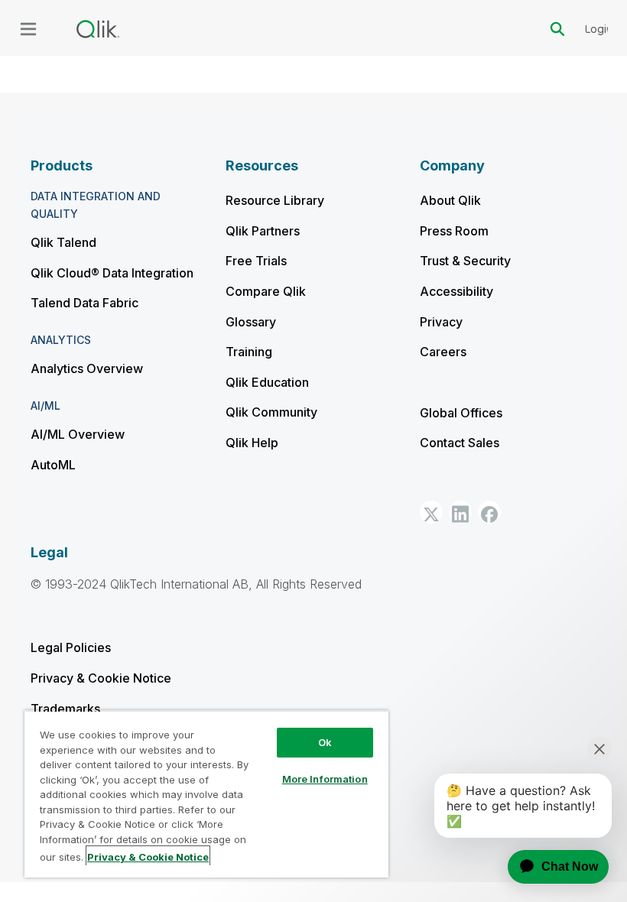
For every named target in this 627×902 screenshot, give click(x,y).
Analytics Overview (87, 368)
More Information (325, 779)
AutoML (53, 464)
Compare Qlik (266, 291)
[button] (431, 512)
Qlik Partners (263, 230)
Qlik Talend (63, 242)
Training (249, 351)
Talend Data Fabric (84, 302)
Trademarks (65, 708)
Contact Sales (459, 442)
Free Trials (256, 260)
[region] (206, 794)
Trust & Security (465, 260)
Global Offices (461, 412)
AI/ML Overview (78, 434)
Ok (325, 742)
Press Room (454, 230)
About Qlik (450, 200)
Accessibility (456, 291)
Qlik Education (267, 382)
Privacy (441, 321)
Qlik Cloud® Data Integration (112, 273)
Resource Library (275, 200)
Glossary (251, 321)
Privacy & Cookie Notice (101, 678)
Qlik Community (271, 412)
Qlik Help (252, 442)
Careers (443, 351)
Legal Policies (71, 647)
